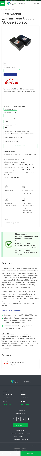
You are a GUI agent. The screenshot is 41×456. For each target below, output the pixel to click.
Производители (7, 394)
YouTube (23, 419)
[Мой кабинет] (38, 3)
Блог (22, 391)
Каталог (5, 391)
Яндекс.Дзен (28, 419)
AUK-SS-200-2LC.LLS (17, 362)
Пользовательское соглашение (9, 445)
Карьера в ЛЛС (7, 405)
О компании (25, 398)
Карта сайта (24, 450)
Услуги (5, 401)
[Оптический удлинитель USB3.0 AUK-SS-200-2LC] (20, 43)
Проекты (23, 394)
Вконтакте (14, 419)
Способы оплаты (17, 450)
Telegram (18, 419)
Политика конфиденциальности (23, 445)
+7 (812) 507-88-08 (20, 411)
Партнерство (25, 405)
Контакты (24, 401)
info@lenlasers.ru (20, 413)
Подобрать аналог (10, 75)
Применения (6, 398)
